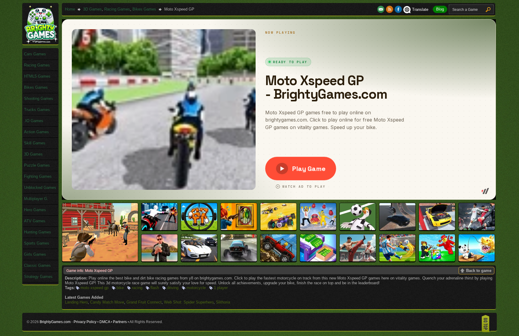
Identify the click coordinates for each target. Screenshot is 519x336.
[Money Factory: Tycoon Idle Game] (318, 260)
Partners (120, 322)
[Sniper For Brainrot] (199, 229)
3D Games (92, 9)
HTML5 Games (37, 76)
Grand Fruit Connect (144, 302)
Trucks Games (37, 109)
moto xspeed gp (94, 287)
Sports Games (36, 243)
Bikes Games (144, 9)
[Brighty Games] (40, 42)
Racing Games (117, 9)
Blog (440, 9)
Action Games (36, 132)
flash (154, 287)
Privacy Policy (85, 322)
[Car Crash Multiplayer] (397, 229)
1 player (221, 287)
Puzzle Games (37, 165)
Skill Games (34, 143)
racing (137, 287)
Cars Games (35, 54)
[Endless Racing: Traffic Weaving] (199, 260)
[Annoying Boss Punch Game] (318, 229)
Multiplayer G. (36, 198)
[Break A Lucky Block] (437, 260)
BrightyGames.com (55, 322)
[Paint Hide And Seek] (239, 229)
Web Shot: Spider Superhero (189, 302)
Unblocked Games (40, 187)
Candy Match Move (107, 302)
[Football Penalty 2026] (397, 260)
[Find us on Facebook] (398, 9)
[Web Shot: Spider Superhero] (159, 229)
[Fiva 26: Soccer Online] (477, 229)
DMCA (104, 322)
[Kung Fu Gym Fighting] (358, 260)
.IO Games (33, 121)
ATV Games (34, 221)
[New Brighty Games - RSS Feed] (390, 9)
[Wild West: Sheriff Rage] (100, 260)
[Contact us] (381, 9)
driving (172, 287)
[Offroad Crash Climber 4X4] (278, 260)
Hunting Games (37, 232)
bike (120, 287)
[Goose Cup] (358, 229)
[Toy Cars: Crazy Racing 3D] (278, 229)
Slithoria (223, 302)
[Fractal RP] (159, 260)
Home (70, 9)
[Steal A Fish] (477, 260)
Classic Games (37, 265)
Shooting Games (38, 98)
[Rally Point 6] (239, 260)
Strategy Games (38, 276)
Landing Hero (76, 302)
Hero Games (35, 210)
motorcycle (196, 287)
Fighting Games (38, 176)
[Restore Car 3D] (437, 229)
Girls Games (35, 254)
